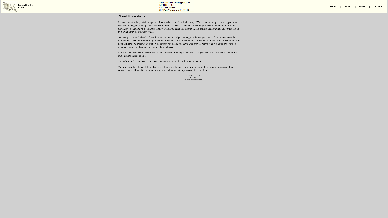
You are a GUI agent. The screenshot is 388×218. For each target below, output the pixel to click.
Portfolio (378, 6)
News (362, 6)
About (347, 6)
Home (332, 6)
